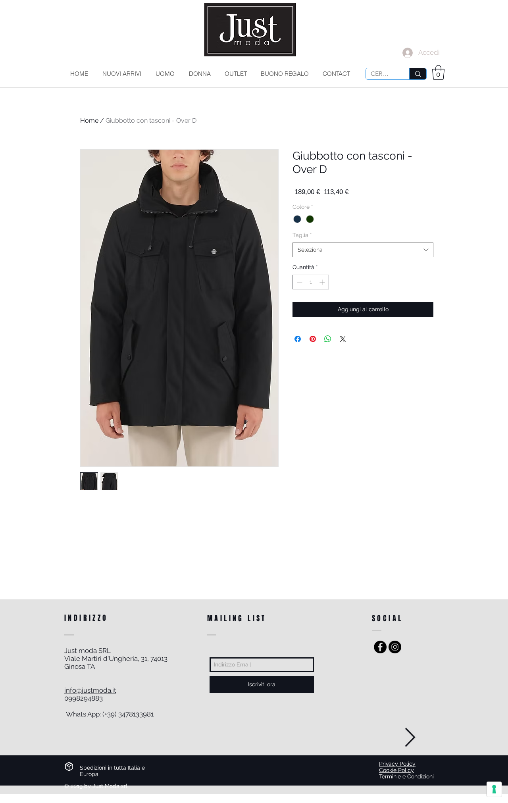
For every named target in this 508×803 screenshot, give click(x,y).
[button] (438, 72)
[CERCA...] (417, 73)
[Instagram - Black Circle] (395, 647)
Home (89, 120)
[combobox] (362, 250)
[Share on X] (343, 339)
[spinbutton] (311, 282)
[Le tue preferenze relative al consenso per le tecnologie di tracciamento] (494, 789)
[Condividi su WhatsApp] (328, 339)
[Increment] (323, 282)
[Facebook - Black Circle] (380, 647)
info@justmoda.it (90, 690)
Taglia (302, 235)
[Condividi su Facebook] (297, 339)
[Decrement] (299, 282)
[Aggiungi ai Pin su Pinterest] (313, 339)
